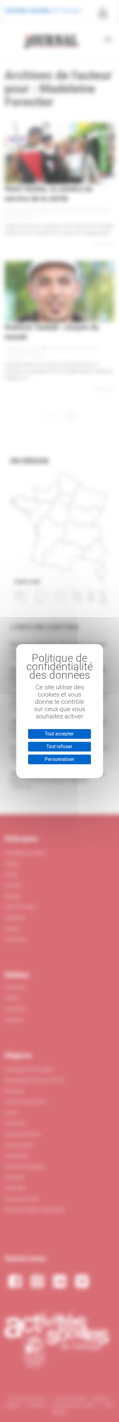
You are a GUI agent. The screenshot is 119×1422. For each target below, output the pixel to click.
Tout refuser (59, 746)
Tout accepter (59, 734)
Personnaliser (59, 759)
